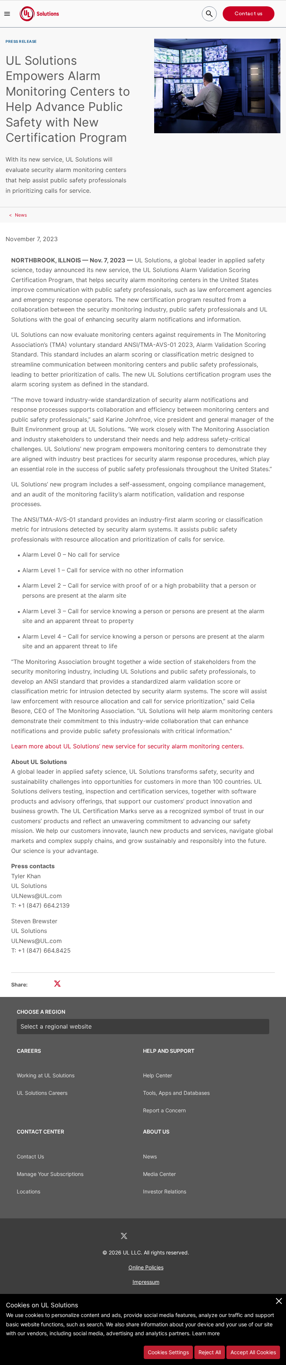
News (21, 215)
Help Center (157, 1075)
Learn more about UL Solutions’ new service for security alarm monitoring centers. (127, 746)
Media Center (159, 1174)
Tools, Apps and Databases (176, 1093)
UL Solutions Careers (42, 1093)
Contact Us (30, 1156)
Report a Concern (164, 1110)
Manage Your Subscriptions (50, 1174)
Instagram (163, 1236)
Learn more (206, 1333)
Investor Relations (164, 1191)
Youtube (182, 1236)
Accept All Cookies (253, 1352)
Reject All (209, 1352)
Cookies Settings (168, 1352)
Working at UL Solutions (45, 1075)
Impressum (146, 1282)
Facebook (144, 1236)
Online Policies (145, 1267)
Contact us (249, 13)
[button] (7, 13)
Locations (28, 1191)
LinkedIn (104, 1236)
